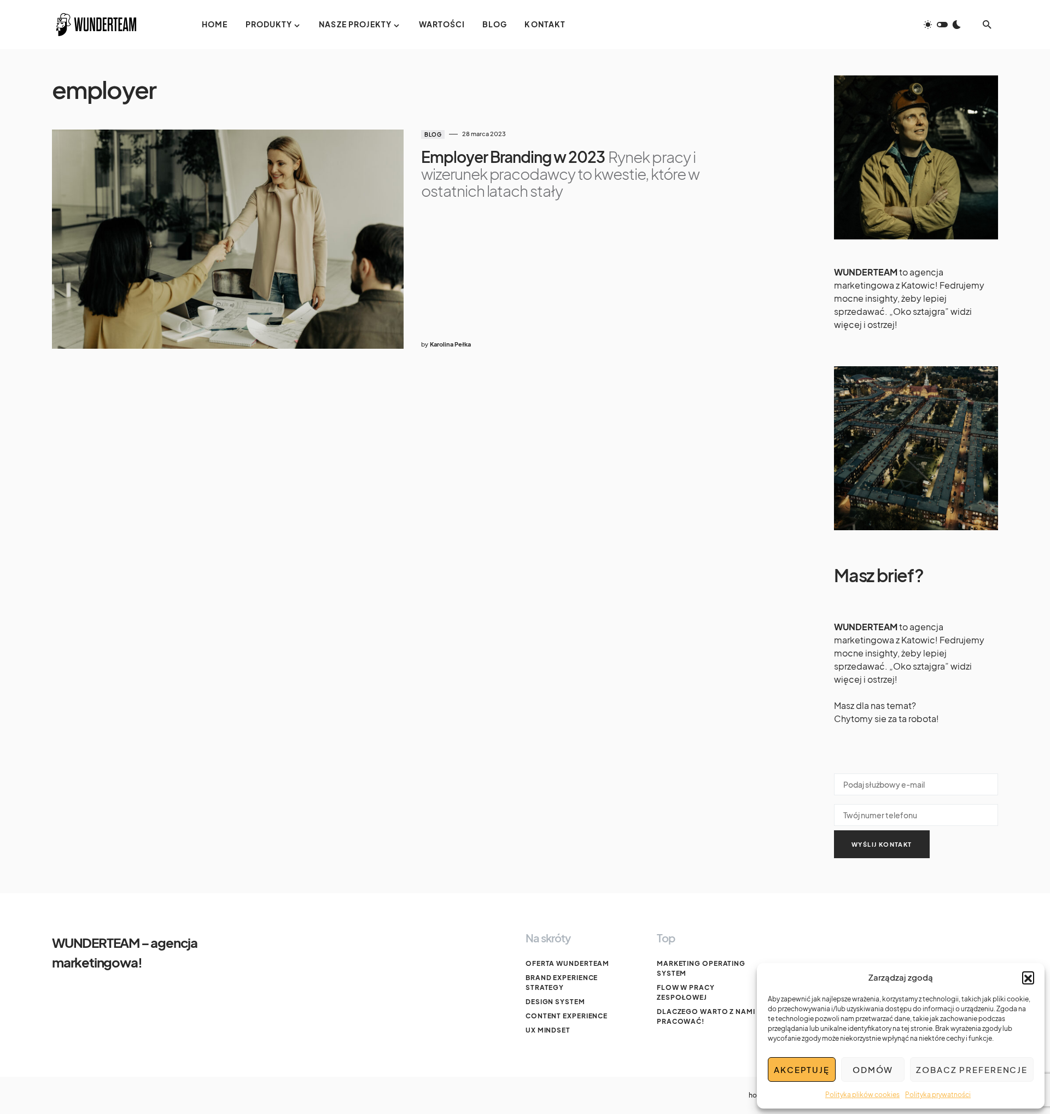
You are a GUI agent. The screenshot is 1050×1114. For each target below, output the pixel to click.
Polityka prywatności (938, 1094)
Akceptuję (802, 1069)
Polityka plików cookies (862, 1094)
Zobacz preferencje (972, 1069)
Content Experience (567, 1016)
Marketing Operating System (701, 968)
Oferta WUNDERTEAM (567, 963)
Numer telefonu (916, 813)
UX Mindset (548, 1030)
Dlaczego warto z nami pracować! (706, 1016)
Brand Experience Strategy (562, 983)
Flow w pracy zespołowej (686, 992)
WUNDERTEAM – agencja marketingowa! (124, 952)
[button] (1028, 977)
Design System (555, 1002)
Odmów (873, 1069)
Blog (432, 134)
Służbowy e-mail (916, 782)
